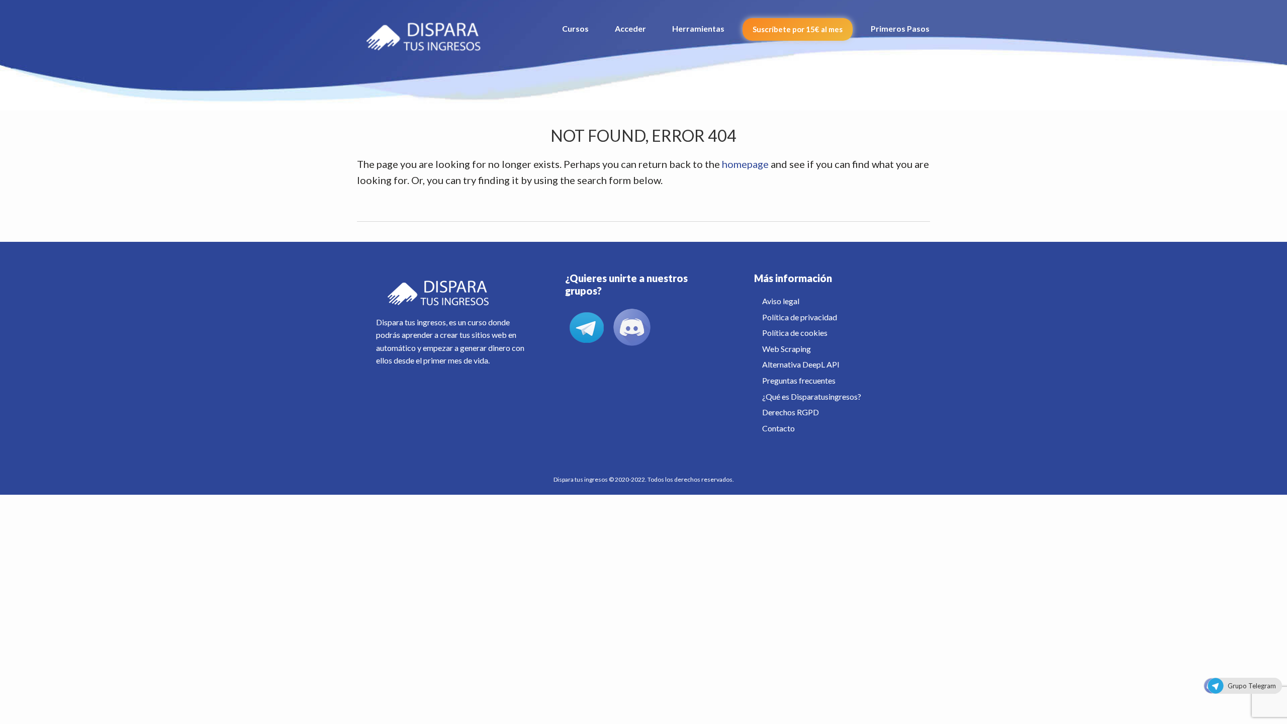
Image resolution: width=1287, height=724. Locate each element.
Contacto (778, 428)
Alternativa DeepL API (801, 364)
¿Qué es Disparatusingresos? (811, 396)
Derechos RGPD (790, 412)
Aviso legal (780, 301)
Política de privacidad (799, 317)
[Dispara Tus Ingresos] (428, 32)
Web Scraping (786, 348)
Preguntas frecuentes (799, 380)
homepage (745, 164)
